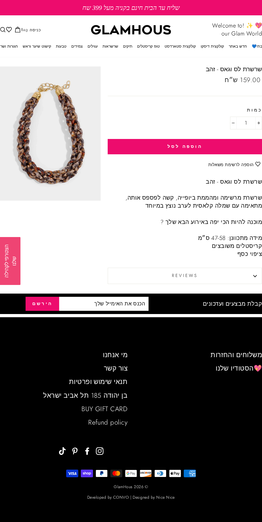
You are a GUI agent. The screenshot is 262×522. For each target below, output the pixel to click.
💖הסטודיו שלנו (239, 368)
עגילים (93, 46)
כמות (254, 110)
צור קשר (115, 368)
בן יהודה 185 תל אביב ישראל (85, 395)
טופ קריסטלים (148, 46)
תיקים (127, 46)
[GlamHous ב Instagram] (100, 450)
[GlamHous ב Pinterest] (75, 450)
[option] (131, 7)
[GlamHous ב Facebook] (87, 450)
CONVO (121, 497)
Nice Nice (165, 497)
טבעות (61, 46)
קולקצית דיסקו (212, 46)
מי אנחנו (115, 355)
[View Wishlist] (8, 30)
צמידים (77, 46)
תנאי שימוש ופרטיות (98, 382)
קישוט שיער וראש (37, 46)
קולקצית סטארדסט (180, 46)
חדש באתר (238, 46)
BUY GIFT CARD (104, 409)
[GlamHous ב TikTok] (62, 450)
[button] (10, 261)
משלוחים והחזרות (236, 355)
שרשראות (110, 46)
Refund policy (107, 422)
